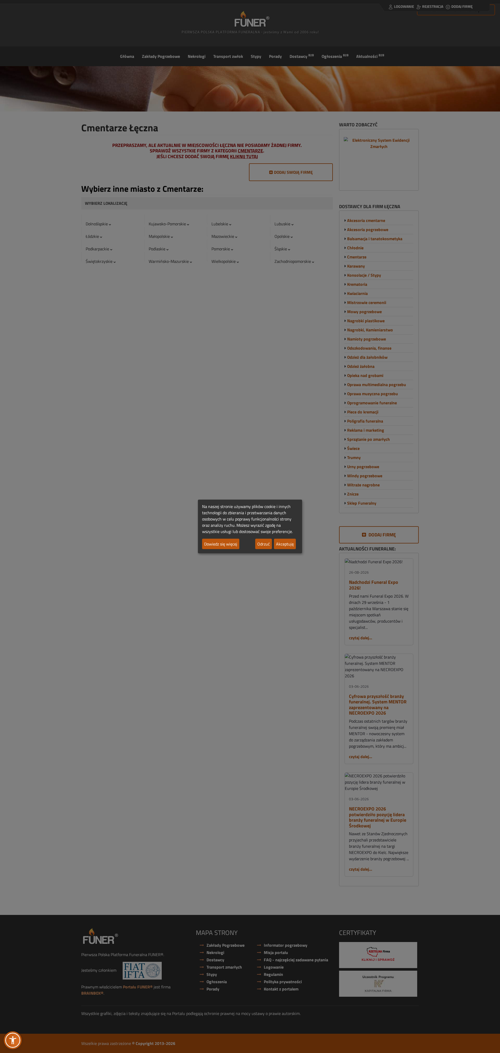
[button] (12, 1040)
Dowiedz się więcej (220, 544)
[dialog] (250, 526)
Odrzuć (263, 544)
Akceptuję (285, 544)
